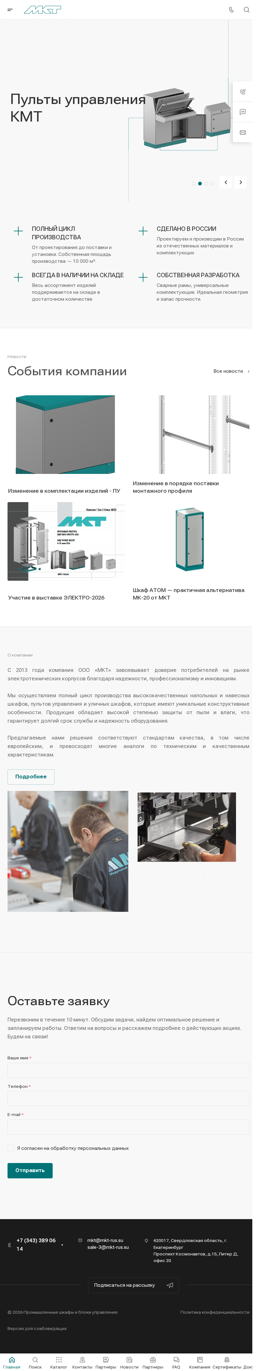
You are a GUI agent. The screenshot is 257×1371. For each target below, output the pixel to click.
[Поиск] (246, 10)
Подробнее (31, 777)
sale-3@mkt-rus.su (108, 1247)
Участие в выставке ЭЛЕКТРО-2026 (56, 598)
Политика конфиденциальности (215, 1312)
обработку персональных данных (89, 1148)
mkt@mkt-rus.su (105, 1240)
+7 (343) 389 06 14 (36, 1245)
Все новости (228, 371)
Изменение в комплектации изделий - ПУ (64, 491)
